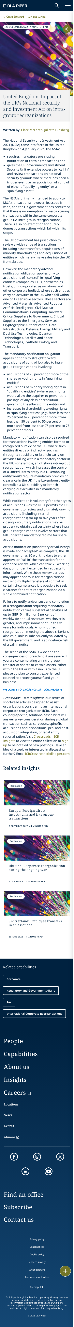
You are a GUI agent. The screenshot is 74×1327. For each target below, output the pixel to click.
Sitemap (34, 1287)
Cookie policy (37, 1254)
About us (16, 1067)
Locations (11, 1104)
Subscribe (18, 1207)
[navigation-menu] (68, 5)
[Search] (57, 5)
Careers (15, 1092)
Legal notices (37, 1246)
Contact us (19, 1219)
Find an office (23, 1194)
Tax (9, 1002)
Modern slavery (37, 1262)
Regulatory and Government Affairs (31, 990)
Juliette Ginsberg (56, 130)
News (8, 1115)
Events (9, 1126)
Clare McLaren (32, 130)
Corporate (14, 979)
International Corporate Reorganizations (34, 1013)
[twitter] (60, 1157)
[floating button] (65, 1271)
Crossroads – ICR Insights (26, 16)
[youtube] (48, 1171)
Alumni (9, 1137)
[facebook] (14, 1157)
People (13, 1041)
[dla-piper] (15, 5)
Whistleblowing (37, 1269)
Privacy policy (37, 1239)
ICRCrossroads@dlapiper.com (47, 754)
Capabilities (21, 1054)
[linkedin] (25, 1171)
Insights (15, 1080)
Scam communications (37, 1277)
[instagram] (37, 1157)
